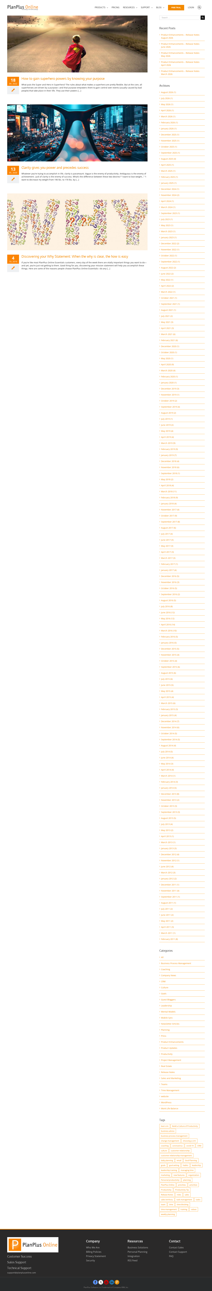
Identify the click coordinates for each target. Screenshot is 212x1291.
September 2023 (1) (170, 213)
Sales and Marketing (171, 1078)
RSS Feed (132, 1260)
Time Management (170, 1090)
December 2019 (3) (170, 388)
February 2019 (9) (169, 449)
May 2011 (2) (167, 921)
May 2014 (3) (167, 763)
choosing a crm (189, 1140)
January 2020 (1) (169, 382)
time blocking (182, 1204)
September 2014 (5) (170, 739)
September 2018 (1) (170, 473)
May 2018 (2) (167, 479)
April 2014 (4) (167, 769)
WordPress (166, 1102)
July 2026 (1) (167, 98)
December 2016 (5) (170, 576)
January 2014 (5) (169, 787)
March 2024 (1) (168, 207)
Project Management (171, 1060)
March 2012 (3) (168, 872)
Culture (164, 987)
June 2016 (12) (168, 612)
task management (184, 1199)
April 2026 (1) (167, 110)
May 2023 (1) (167, 225)
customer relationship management (176, 1155)
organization (193, 1175)
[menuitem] (101, 7)
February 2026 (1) (169, 122)
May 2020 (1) (167, 358)
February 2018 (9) (169, 497)
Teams (164, 1084)
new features (179, 1175)
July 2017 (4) (167, 533)
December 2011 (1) (170, 884)
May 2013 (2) (167, 830)
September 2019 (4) (170, 406)
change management (170, 1140)
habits (185, 1165)
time (171, 1204)
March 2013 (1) (168, 842)
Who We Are (93, 1247)
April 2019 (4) (167, 437)
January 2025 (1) (169, 183)
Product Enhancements (172, 1042)
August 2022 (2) (168, 267)
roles (179, 1194)
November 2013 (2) (170, 800)
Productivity (166, 1054)
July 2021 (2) (167, 316)
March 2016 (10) (169, 630)
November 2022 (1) (170, 249)
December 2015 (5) (170, 648)
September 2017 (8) (170, 521)
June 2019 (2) (167, 425)
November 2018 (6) (170, 467)
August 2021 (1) (168, 310)
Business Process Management (176, 963)
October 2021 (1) (169, 298)
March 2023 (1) (168, 231)
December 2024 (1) (170, 189)
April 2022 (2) (167, 285)
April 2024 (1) (167, 201)
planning (187, 1180)
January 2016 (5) (169, 642)
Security (90, 1260)
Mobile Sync (167, 1017)
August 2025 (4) (168, 158)
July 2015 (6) (167, 679)
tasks (198, 1199)
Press (163, 1035)
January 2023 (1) (169, 237)
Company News (168, 975)
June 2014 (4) (167, 757)
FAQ (171, 1256)
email (179, 1160)
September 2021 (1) (170, 304)
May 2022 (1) (167, 279)
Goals (163, 993)
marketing (165, 1175)
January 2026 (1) (169, 128)
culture (164, 1150)
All (162, 957)
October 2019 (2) (169, 400)
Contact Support (178, 1251)
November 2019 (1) (170, 394)
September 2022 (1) (170, 261)
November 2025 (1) (170, 140)
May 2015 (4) (167, 691)
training (184, 1209)
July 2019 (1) (167, 419)
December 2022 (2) (170, 243)
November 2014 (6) (170, 727)
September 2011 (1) (170, 896)
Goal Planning (191, 1160)
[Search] (199, 7)
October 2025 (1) (169, 146)
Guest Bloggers (168, 999)
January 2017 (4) (169, 570)
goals (163, 1165)
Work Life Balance (169, 1108)
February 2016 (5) (169, 636)
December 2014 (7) (170, 721)
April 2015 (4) (167, 697)
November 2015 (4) (170, 654)
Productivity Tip (182, 1189)
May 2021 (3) (167, 322)
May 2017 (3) (167, 546)
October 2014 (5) (169, 733)
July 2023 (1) (167, 219)
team (163, 1204)
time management (169, 1209)
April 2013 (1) (167, 836)
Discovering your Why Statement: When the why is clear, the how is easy (74, 256)
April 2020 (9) (167, 364)
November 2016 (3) (170, 582)
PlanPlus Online (167, 1185)
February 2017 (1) (169, 564)
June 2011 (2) (167, 915)
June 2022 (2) (167, 273)
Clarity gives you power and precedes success (55, 167)
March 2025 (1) (168, 171)
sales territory (167, 1199)
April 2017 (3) (167, 552)
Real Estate (166, 1066)
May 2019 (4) (167, 431)
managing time (187, 1170)
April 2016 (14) (168, 624)
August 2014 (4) (168, 745)
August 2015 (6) (168, 673)
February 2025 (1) (169, 177)
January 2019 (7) (169, 455)
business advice (167, 1131)
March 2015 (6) (168, 703)
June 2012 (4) (167, 866)
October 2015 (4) (169, 660)
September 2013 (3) (170, 812)
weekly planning (168, 1214)
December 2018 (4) (170, 461)
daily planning (167, 1160)
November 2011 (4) (170, 890)
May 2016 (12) (167, 618)
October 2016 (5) (169, 588)
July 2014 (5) (167, 751)
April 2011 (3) (167, 927)
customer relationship (180, 1150)
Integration (134, 1256)
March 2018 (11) (169, 491)
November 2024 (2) (170, 195)
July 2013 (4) (167, 824)
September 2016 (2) (170, 594)
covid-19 (190, 1145)
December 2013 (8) (170, 794)
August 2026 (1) (168, 92)
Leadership (166, 1005)
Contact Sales (176, 1247)
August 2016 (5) (168, 600)
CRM (163, 981)
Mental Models (168, 1011)
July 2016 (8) (167, 606)
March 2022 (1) (168, 291)
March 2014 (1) (168, 775)
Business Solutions (138, 1247)
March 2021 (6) (168, 334)
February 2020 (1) (169, 376)
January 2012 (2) (169, 878)
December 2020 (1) (170, 346)
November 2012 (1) (170, 860)
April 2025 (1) (167, 164)
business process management (174, 1136)
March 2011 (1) (168, 933)
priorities (182, 1185)
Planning (165, 1029)
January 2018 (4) (169, 503)
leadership (196, 1165)
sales (187, 1194)
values (193, 1209)
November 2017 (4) (170, 509)
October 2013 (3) (169, 806)
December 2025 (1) (170, 134)
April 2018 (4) (167, 485)
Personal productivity (170, 1180)
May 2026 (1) (167, 104)
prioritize (193, 1185)
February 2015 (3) (169, 709)
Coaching (165, 969)
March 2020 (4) (168, 370)
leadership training (169, 1170)
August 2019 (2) (168, 412)
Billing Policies (93, 1251)
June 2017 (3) (167, 539)
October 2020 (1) (169, 352)
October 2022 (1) (169, 255)
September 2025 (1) (170, 152)
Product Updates (169, 1048)
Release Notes (168, 1072)
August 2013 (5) (168, 818)
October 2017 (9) (169, 515)
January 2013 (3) (169, 848)
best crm (164, 1126)
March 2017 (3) (168, 558)
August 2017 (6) (168, 527)
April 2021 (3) (167, 328)
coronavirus (177, 1145)
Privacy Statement (96, 1256)
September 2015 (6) (170, 667)
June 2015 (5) (167, 685)
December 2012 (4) (170, 854)
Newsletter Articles (170, 1023)
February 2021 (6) (169, 340)
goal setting (174, 1165)
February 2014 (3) (169, 781)
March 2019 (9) (168, 443)
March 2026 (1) (168, 116)
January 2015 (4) (169, 715)
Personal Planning (137, 1251)
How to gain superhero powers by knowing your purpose (63, 78)
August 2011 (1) (168, 902)
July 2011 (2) (167, 908)
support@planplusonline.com (21, 1272)
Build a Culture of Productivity (185, 1126)
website (165, 1096)
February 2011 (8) (169, 939)
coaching (165, 1145)
